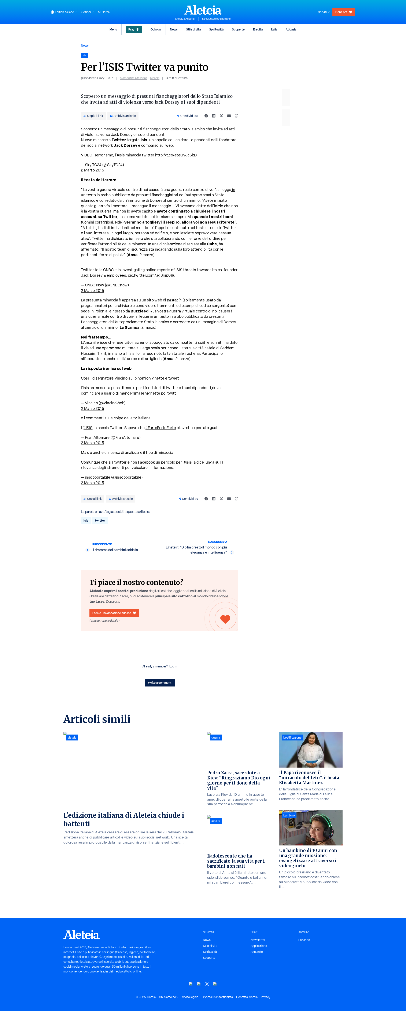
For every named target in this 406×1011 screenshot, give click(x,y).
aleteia (72, 737)
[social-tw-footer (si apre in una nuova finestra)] (207, 984)
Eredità (258, 29)
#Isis (121, 155)
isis (86, 520)
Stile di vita (193, 29)
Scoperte (238, 29)
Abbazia (291, 29)
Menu (113, 29)
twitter (100, 520)
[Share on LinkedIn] (213, 115)
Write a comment (159, 683)
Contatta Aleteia (247, 997)
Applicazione (259, 946)
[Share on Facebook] (206, 115)
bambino (289, 815)
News (174, 29)
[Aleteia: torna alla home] (203, 9)
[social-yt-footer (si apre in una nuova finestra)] (191, 984)
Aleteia (154, 78)
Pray (131, 29)
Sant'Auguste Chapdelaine (216, 19)
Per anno (304, 940)
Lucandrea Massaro (133, 78)
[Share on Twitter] (221, 115)
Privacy (265, 997)
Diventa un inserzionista (217, 997)
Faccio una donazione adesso (111, 613)
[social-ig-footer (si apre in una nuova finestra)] (215, 984)
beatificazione (292, 737)
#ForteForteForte (160, 427)
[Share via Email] (229, 115)
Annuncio (257, 952)
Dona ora (341, 12)
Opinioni (156, 29)
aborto (215, 821)
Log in (173, 666)
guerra (215, 737)
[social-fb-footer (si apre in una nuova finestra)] (199, 984)
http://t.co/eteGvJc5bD (176, 155)
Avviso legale (189, 997)
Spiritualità (216, 29)
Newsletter (258, 940)
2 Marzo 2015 (92, 170)
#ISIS (88, 427)
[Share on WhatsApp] (236, 115)
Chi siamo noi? (168, 997)
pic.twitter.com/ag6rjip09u (152, 275)
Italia (274, 29)
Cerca (106, 12)
